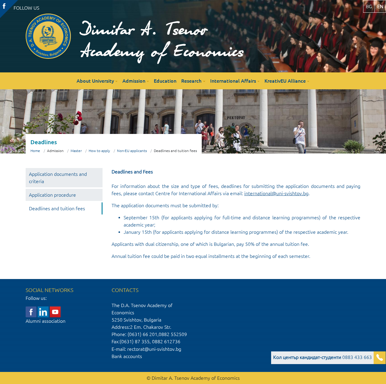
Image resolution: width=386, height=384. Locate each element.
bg (369, 6)
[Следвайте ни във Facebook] (31, 311)
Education (165, 81)
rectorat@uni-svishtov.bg (154, 349)
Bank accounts (127, 356)
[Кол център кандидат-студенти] (380, 357)
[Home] (48, 36)
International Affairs (233, 81)
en (380, 6)
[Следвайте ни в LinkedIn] (43, 311)
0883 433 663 (322, 357)
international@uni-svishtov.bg (276, 193)
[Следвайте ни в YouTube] (55, 311)
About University (95, 81)
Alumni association (45, 321)
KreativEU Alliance (285, 81)
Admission (133, 81)
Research (191, 81)
